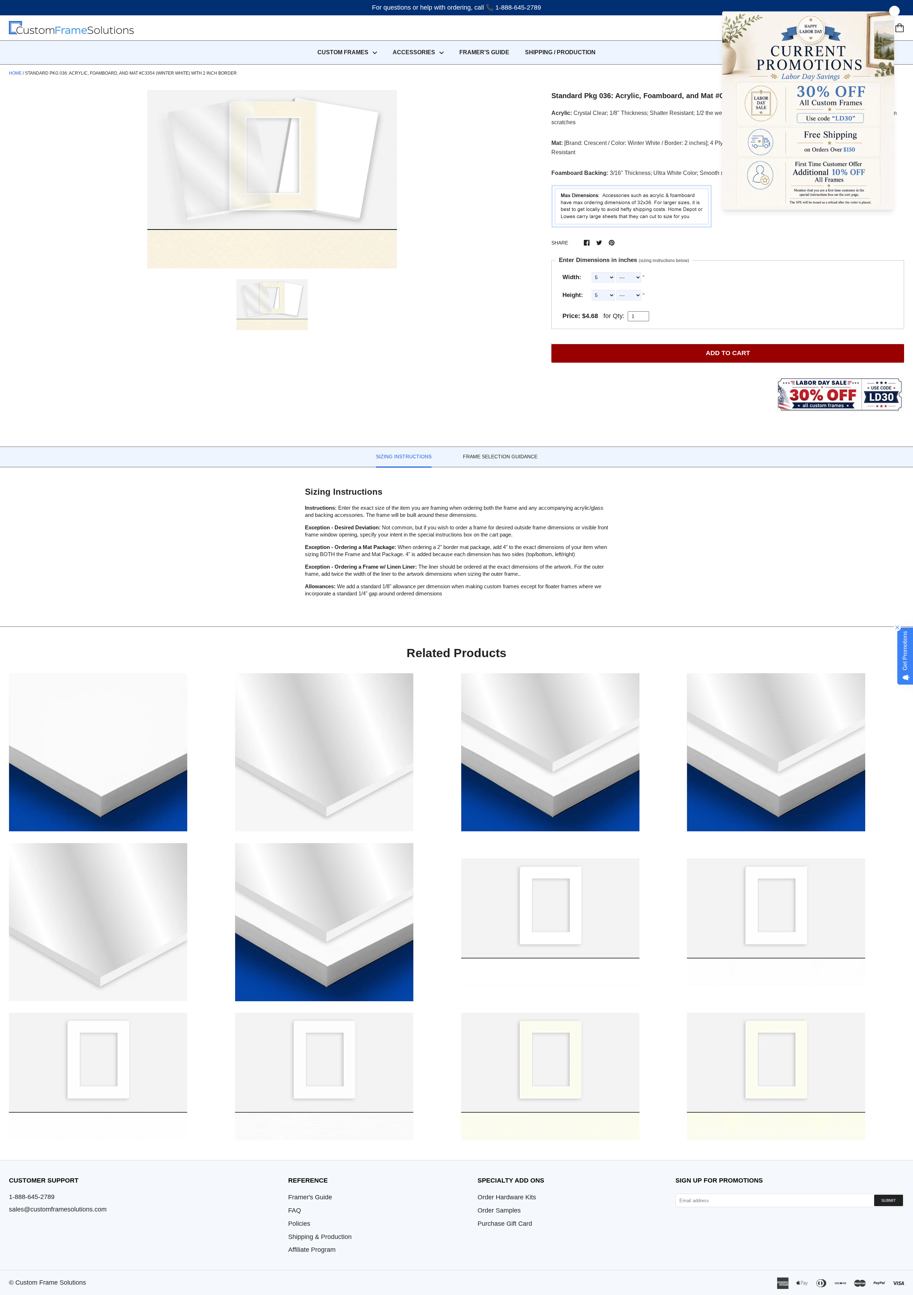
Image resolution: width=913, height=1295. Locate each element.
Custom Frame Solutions (50, 1282)
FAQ (294, 1210)
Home (15, 73)
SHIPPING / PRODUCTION (560, 52)
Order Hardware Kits (507, 1197)
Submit (888, 1200)
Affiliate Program (312, 1249)
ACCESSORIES (415, 52)
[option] (272, 179)
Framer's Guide (310, 1197)
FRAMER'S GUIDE (484, 52)
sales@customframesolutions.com (58, 1209)
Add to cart (728, 353)
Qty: (618, 315)
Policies (299, 1223)
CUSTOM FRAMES (343, 52)
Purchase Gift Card (505, 1223)
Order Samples (499, 1210)
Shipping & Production (320, 1236)
